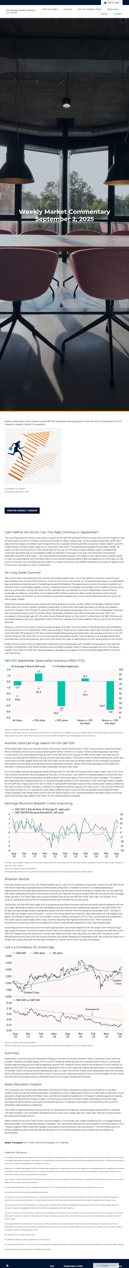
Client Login (113, 2)
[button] (50, 9)
